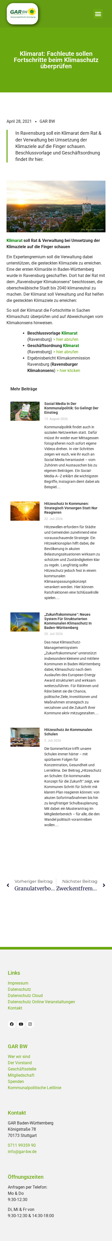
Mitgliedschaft (21, 1075)
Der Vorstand (20, 1062)
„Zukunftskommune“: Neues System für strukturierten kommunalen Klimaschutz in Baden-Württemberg (68, 620)
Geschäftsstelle (22, 1069)
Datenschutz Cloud (25, 995)
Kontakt (15, 1008)
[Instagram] (30, 1024)
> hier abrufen (65, 339)
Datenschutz (19, 989)
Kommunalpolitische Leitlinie (34, 1087)
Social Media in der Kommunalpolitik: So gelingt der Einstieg (71, 408)
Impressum (18, 983)
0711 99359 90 (22, 1145)
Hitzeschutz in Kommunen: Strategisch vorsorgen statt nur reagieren (70, 507)
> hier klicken (68, 370)
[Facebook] (12, 1024)
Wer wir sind (19, 1056)
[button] (98, 14)
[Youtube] (21, 1024)
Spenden (16, 1081)
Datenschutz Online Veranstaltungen (41, 1001)
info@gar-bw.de (22, 1151)
